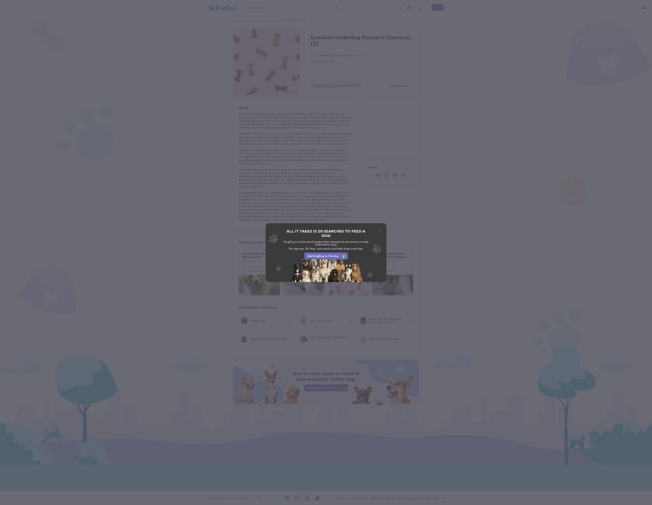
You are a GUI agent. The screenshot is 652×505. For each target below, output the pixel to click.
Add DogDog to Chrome (323, 256)
